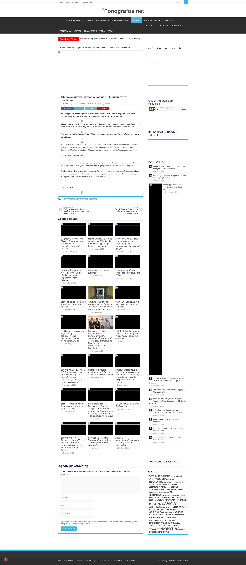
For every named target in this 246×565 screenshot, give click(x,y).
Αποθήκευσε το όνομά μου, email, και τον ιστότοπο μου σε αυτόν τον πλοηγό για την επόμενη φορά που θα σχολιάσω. (99, 523)
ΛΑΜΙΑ (170, 503)
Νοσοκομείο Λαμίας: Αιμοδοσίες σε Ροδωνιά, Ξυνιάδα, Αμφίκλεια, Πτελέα (100, 372)
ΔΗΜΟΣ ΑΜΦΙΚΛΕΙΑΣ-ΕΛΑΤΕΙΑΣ (174, 482)
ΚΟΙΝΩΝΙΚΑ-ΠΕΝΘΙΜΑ (121, 20)
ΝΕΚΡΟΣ (179, 512)
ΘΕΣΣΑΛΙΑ (154, 498)
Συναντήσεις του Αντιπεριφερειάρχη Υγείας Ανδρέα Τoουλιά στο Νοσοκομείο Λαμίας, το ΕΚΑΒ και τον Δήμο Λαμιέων (72, 444)
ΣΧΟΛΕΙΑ (175, 525)
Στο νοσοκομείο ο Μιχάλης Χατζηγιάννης (127, 405)
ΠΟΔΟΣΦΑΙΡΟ (168, 521)
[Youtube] (168, 2)
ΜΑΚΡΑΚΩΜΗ (166, 507)
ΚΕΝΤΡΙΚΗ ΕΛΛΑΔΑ (152, 20)
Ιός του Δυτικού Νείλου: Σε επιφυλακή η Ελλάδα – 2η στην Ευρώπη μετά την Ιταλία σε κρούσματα (100, 242)
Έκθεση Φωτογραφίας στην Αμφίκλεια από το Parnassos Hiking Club (76, 210)
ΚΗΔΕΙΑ (178, 497)
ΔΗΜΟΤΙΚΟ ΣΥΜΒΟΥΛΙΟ (157, 492)
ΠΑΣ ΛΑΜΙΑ (153, 515)
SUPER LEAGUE (176, 476)
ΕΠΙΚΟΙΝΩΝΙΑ (87, 2)
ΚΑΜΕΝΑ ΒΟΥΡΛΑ (167, 498)
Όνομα (64, 497)
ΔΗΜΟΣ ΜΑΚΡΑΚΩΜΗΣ (171, 489)
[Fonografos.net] (123, 11)
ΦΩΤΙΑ (182, 529)
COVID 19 (155, 475)
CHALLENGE (69, 199)
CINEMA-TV (148, 26)
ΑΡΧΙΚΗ (61, 20)
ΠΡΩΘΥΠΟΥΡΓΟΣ (157, 523)
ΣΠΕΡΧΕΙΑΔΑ (173, 523)
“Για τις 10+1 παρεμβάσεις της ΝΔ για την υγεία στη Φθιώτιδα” (127, 304)
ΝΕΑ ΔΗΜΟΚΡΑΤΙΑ (167, 512)
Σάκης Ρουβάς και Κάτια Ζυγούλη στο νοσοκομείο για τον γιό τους (72, 406)
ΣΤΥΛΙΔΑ (152, 525)
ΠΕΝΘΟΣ (179, 515)
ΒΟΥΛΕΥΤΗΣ (156, 482)
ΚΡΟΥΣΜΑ (170, 500)
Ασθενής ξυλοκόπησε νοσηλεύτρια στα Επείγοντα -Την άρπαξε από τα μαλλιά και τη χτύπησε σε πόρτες (100, 305)
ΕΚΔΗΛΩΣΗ (167, 495)
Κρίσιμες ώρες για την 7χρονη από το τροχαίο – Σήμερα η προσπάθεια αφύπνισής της (99, 441)
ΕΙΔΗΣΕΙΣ (136, 20)
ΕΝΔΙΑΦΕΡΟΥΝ (90, 31)
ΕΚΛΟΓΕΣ (175, 495)
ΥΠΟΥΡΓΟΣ (155, 529)
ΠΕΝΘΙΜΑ (170, 514)
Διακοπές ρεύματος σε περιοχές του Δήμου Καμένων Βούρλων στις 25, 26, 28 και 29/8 (167, 401)
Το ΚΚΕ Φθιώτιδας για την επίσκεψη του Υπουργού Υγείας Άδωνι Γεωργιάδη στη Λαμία (127, 334)
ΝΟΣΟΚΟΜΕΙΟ (83, 199)
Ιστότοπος (65, 514)
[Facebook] (166, 2)
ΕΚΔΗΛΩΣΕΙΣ (169, 20)
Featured (70, 47)
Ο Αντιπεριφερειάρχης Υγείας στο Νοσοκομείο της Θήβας (127, 272)
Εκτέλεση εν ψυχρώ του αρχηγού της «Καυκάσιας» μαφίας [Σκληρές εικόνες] (110, 39)
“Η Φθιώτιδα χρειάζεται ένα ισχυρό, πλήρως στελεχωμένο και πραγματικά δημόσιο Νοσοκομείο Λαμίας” (73, 336)
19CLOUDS (183, 561)
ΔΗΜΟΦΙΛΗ (91, 104)
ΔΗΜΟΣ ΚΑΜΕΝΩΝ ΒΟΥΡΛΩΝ (163, 484)
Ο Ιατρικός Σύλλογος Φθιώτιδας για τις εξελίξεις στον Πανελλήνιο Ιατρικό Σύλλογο (166, 380)
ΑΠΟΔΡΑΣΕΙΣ (175, 26)
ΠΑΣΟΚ (161, 515)
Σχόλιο (64, 475)
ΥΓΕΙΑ (109, 31)
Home (62, 47)
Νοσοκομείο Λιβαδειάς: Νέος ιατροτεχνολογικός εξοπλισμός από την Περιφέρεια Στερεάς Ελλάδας (72, 275)
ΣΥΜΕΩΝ (160, 525)
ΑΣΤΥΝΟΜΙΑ (158, 479)
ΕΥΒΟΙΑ (182, 495)
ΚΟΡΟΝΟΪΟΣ (156, 500)
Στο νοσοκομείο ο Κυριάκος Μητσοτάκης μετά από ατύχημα (73, 304)
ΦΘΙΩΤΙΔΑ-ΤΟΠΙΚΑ (74, 20)
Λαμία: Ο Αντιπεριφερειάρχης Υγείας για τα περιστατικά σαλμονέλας (127, 441)
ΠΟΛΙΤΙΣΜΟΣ (161, 26)
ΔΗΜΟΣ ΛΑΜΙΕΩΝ (159, 487)
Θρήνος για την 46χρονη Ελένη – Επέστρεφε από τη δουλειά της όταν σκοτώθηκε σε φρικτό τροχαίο (73, 244)
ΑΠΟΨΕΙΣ (77, 31)
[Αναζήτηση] (186, 2)
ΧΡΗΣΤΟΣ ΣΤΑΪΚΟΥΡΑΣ (159, 532)
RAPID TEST (165, 476)
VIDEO (102, 31)
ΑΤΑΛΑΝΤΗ (172, 479)
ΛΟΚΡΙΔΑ (155, 507)
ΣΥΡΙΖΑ (168, 525)
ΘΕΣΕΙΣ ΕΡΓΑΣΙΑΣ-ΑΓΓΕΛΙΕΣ (97, 20)
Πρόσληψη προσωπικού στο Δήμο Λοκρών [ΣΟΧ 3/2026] (173, 187)
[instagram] (170, 2)
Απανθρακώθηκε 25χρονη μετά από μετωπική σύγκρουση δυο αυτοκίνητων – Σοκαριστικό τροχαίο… (127, 244)
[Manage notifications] (6, 559)
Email (64, 505)
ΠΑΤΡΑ (93, 199)
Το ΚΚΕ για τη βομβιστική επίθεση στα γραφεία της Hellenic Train (126, 210)
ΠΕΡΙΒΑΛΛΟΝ (65, 31)
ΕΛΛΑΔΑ (107, 104)
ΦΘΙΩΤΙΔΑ (170, 529)
